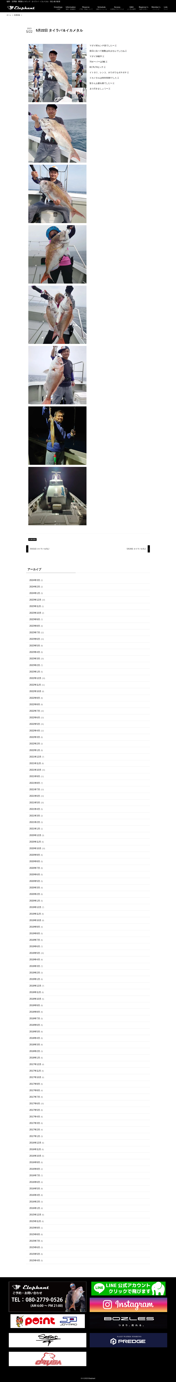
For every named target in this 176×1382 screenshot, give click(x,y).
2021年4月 (36, 809)
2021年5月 (36, 802)
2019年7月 (36, 940)
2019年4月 (36, 959)
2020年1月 (36, 901)
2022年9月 (36, 698)
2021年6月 (36, 796)
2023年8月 (36, 626)
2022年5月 (36, 724)
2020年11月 (36, 842)
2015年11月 (36, 1221)
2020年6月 (36, 874)
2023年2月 (36, 665)
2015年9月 (36, 1228)
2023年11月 (36, 606)
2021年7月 (36, 789)
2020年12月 (36, 835)
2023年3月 (36, 658)
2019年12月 (36, 907)
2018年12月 (36, 986)
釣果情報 (32, 539)
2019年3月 (36, 966)
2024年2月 (36, 586)
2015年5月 (36, 1254)
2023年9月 (36, 619)
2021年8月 (36, 783)
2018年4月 (36, 1038)
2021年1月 (36, 828)
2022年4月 (36, 730)
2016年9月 (36, 1162)
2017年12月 (36, 1064)
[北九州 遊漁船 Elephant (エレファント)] (21, 7)
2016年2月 (36, 1201)
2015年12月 (36, 1214)
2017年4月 (36, 1116)
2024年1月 (36, 593)
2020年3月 (36, 887)
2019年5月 (36, 953)
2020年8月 (36, 861)
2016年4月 (36, 1195)
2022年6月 (36, 717)
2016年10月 (36, 1156)
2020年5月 (36, 881)
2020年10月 (37, 848)
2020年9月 (36, 855)
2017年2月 (36, 1129)
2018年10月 (36, 999)
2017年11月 (36, 1071)
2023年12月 (37, 600)
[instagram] (167, 1)
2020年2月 (36, 894)
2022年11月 (37, 685)
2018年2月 (36, 1051)
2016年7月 (36, 1175)
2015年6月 (36, 1247)
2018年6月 (36, 1025)
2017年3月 (36, 1123)
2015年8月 (36, 1234)
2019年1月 (36, 979)
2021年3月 (36, 815)
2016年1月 (36, 1208)
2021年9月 (36, 776)
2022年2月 (36, 743)
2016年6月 (36, 1182)
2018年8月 (36, 1012)
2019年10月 (36, 920)
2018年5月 (36, 1031)
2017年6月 (36, 1103)
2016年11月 (36, 1149)
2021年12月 (36, 757)
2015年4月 (36, 1260)
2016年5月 (36, 1188)
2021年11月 (36, 763)
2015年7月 (36, 1241)
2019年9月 (36, 927)
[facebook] (164, 1)
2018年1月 (36, 1057)
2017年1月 (36, 1136)
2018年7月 (36, 1018)
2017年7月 (36, 1097)
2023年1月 (36, 671)
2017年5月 (36, 1110)
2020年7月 (36, 868)
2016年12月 (36, 1143)
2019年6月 (36, 946)
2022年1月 (36, 750)
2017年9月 (36, 1084)
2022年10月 (36, 691)
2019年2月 (36, 972)
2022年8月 (36, 704)
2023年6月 (36, 639)
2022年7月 (36, 711)
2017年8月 (36, 1090)
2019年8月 (36, 933)
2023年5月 (36, 645)
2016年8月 (36, 1169)
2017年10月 (36, 1077)
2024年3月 (36, 580)
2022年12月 (37, 678)
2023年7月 (36, 632)
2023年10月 (36, 613)
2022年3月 (36, 737)
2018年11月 (36, 992)
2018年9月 (36, 1005)
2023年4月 (36, 652)
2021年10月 (37, 770)
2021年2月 (36, 822)
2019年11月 (36, 914)
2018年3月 (36, 1044)
